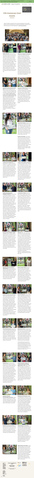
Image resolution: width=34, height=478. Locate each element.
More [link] (29, 4)
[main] (12, 15)
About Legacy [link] (24, 4)
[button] (33, 4)
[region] (17, 1)
